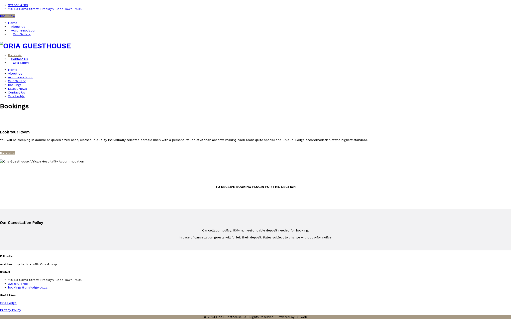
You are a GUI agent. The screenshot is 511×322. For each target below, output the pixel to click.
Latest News (17, 89)
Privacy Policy (10, 310)
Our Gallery (22, 34)
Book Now (7, 16)
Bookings (15, 85)
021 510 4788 (18, 5)
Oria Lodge (21, 63)
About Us (15, 73)
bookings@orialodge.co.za (28, 287)
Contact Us (16, 92)
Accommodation (20, 77)
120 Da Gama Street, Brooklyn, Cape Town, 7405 (45, 9)
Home (12, 70)
